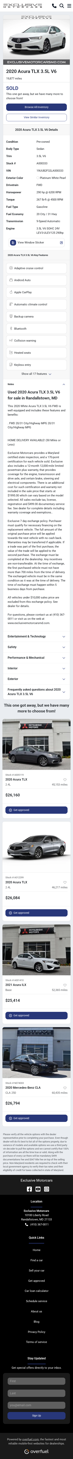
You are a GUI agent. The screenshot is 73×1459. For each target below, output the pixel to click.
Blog (36, 1321)
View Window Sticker (31, 242)
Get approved (21, 810)
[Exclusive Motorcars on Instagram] (45, 1189)
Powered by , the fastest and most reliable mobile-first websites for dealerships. (36, 1441)
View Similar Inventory (36, 117)
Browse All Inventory (36, 107)
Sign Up (36, 1415)
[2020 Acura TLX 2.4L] (36, 744)
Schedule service (36, 1301)
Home (36, 1250)
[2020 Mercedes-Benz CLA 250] (36, 1052)
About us (36, 1311)
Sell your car (36, 1270)
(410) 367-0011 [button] (39, 1224)
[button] (54, 6)
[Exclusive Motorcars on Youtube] (36, 1189)
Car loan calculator (36, 1291)
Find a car (37, 1260)
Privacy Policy (36, 1332)
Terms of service (36, 1342)
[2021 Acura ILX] (36, 949)
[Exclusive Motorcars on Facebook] (28, 1189)
